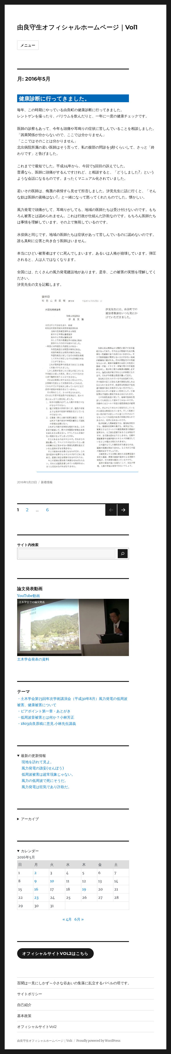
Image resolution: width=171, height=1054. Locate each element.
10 (52, 881)
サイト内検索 (28, 544)
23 (36, 897)
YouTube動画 (28, 595)
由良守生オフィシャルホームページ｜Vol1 (77, 27)
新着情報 (47, 482)
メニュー (27, 45)
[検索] (123, 553)
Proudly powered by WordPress (98, 1041)
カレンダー (30, 851)
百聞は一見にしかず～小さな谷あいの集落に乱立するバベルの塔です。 (74, 983)
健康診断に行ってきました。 (54, 98)
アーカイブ (30, 819)
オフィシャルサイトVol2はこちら (55, 953)
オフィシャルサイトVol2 (37, 1027)
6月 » (79, 919)
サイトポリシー (29, 994)
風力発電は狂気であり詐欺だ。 (46, 787)
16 (36, 889)
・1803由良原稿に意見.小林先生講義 (46, 723)
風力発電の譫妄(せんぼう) (43, 768)
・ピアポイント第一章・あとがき (44, 711)
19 (84, 889)
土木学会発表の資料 (33, 659)
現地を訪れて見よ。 (38, 762)
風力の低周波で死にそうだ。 (45, 780)
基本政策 (24, 1016)
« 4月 (67, 919)
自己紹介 (24, 1005)
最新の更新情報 (33, 755)
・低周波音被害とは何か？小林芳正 (45, 717)
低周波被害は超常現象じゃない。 (48, 774)
